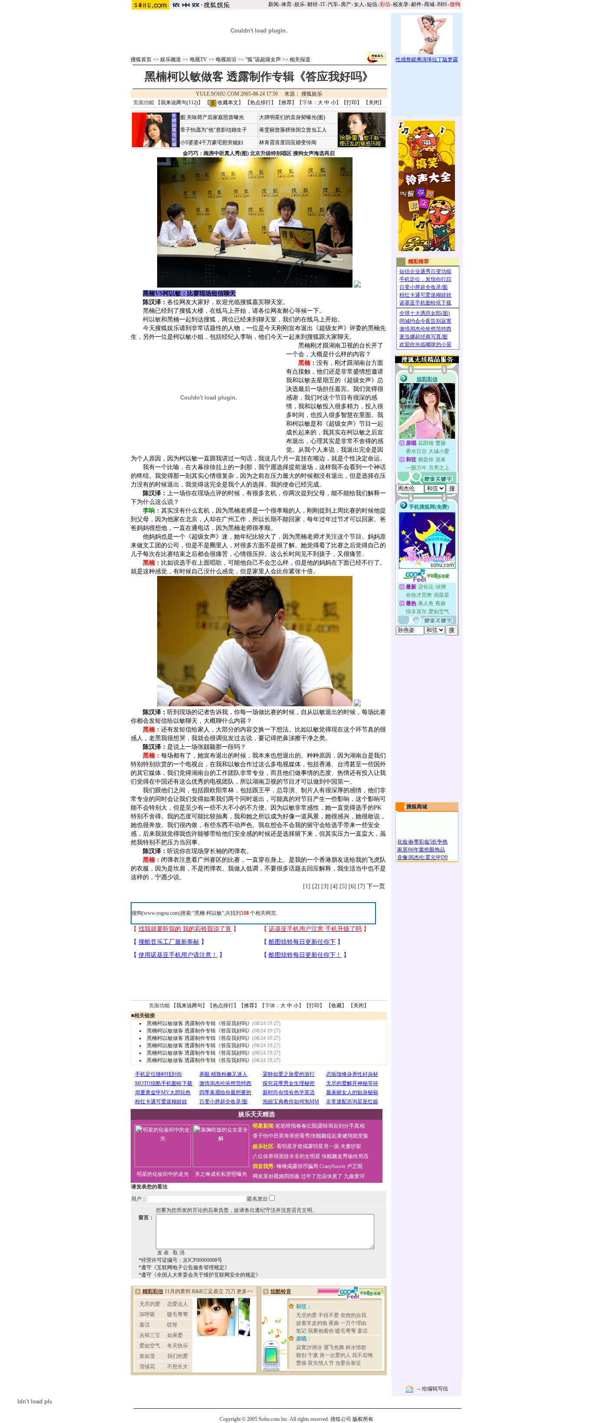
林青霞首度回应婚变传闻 (287, 142)
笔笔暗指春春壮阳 (296, 1126)
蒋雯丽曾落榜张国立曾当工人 (293, 130)
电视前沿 (226, 59)
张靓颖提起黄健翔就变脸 (339, 1136)
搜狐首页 (141, 59)
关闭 (374, 102)
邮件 (416, 4)
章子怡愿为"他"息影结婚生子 (213, 130)
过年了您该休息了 (322, 1176)
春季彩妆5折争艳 (428, 842)
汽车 (333, 4)
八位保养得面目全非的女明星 (286, 1156)
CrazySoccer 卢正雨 (341, 1166)
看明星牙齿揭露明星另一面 (307, 1146)
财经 (312, 4)
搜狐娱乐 (311, 94)
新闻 (273, 4)
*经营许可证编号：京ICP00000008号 (180, 1260)
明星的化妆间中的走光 (163, 1174)
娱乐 (299, 4)
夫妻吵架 (350, 1146)
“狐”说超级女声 (263, 59)
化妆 (402, 842)
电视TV (198, 59)
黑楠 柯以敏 (208, 913)
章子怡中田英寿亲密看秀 (281, 1136)
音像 (402, 857)
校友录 (401, 4)
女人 (359, 4)
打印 (351, 102)
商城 (429, 4)
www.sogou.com (161, 913)
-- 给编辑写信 (432, 1389)
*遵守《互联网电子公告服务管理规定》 (184, 1267)
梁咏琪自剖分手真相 (341, 1126)
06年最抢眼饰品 (427, 850)
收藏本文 (227, 102)
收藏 (336, 1006)
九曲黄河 (354, 1176)
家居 (402, 850)
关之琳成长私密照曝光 (221, 1174)
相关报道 (300, 59)
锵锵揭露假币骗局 (297, 1166)
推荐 (286, 102)
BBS (442, 4)
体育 (286, 4)
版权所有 (363, 1419)
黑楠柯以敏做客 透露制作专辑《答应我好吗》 (199, 1023)
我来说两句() (179, 102)
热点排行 (260, 102)
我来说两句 (189, 1006)
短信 (372, 4)
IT (322, 4)
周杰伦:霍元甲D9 (428, 857)
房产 (346, 4)
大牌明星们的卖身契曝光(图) (292, 117)
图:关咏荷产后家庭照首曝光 (212, 117)
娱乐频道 (170, 59)
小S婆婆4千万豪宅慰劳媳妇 (211, 142)
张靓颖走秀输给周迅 (345, 1156)
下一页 (376, 886)
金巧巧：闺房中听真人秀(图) (216, 153)
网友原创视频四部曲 (276, 1176)
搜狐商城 (416, 807)
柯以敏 (152, 319)
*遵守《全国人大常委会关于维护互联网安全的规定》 (199, 1275)
